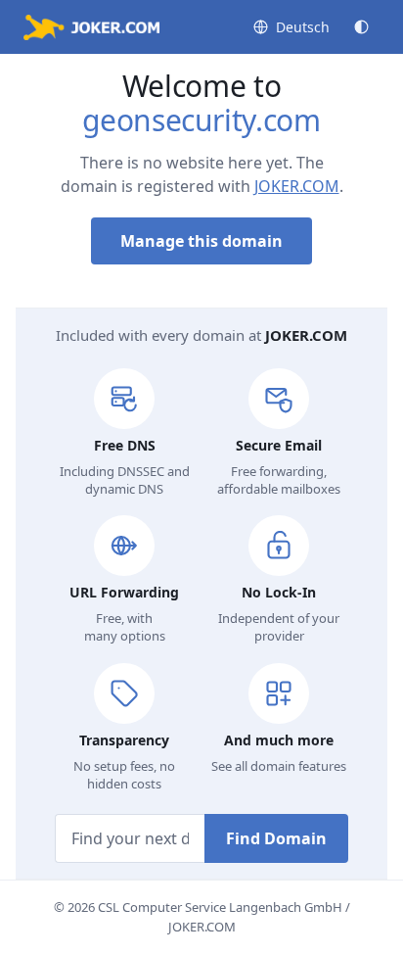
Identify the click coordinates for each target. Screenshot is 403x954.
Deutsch (303, 27)
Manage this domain (201, 241)
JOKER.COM (296, 186)
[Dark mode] (361, 27)
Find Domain (276, 838)
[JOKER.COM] (91, 27)
